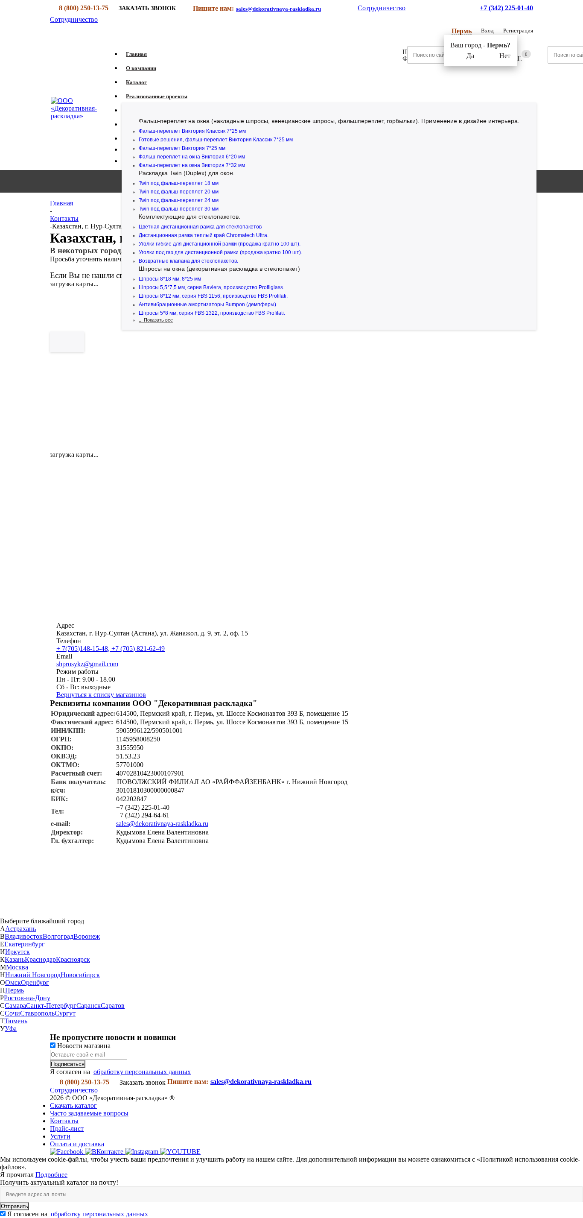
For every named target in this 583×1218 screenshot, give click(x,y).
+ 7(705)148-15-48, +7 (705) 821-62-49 (110, 648)
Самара (15, 1005)
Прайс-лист (67, 1128)
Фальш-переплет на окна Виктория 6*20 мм (192, 157)
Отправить (14, 1206)
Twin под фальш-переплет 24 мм (179, 200)
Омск (13, 982)
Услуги (60, 1136)
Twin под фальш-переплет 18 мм (179, 183)
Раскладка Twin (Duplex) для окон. (187, 173)
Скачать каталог (73, 1105)
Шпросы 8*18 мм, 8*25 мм (170, 279)
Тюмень (15, 1021)
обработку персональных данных (142, 1071)
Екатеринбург (24, 944)
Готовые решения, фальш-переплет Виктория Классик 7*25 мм (216, 140)
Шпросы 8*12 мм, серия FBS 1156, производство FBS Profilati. (213, 296)
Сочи (12, 1013)
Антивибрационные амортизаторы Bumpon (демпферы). (208, 304)
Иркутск (17, 951)
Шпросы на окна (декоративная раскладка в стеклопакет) (219, 268)
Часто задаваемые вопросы (89, 1113)
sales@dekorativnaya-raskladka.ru (278, 9)
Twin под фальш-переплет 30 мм (179, 209)
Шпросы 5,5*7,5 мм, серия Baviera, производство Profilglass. (211, 287)
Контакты (64, 1120)
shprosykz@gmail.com (87, 664)
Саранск (88, 1005)
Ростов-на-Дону (27, 997)
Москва (17, 967)
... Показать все (156, 319)
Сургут (65, 1013)
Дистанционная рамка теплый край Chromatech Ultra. (203, 235)
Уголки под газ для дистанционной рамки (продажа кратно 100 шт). (220, 252)
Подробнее (51, 1174)
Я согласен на (77, 1214)
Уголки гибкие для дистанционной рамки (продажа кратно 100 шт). (219, 244)
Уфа (11, 1028)
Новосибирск (80, 974)
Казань (15, 959)
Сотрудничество (381, 8)
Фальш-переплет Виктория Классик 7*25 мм (192, 131)
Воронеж (86, 936)
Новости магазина (83, 1045)
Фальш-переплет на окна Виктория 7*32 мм (192, 165)
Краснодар (40, 959)
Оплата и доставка (77, 1144)
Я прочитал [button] (17, 1174)
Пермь (14, 990)
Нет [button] (504, 55)
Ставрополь (37, 1013)
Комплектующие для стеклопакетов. (189, 216)
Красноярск (73, 959)
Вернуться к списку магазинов (101, 694)
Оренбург (35, 982)
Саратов (113, 1005)
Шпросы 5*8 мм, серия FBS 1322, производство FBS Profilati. (212, 313)
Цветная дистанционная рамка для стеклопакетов (200, 227)
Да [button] (470, 55)
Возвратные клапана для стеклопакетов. (188, 261)
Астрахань (20, 928)
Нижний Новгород (33, 974)
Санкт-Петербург (51, 1005)
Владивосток (24, 936)
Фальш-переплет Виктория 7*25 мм (182, 148)
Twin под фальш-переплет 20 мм (179, 192)
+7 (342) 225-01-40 (506, 8)
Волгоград (58, 936)
